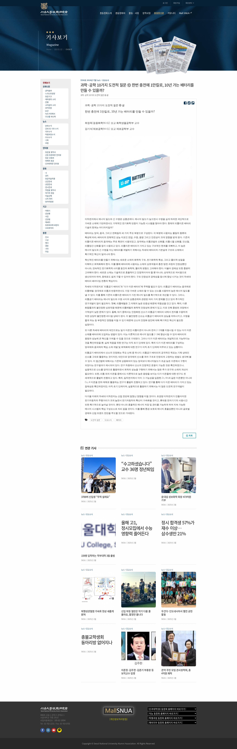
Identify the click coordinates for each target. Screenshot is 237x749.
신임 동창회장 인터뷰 (53, 155)
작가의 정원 (49, 193)
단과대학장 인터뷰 (52, 163)
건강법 (47, 219)
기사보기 (68, 49)
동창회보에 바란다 (52, 225)
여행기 (47, 210)
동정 (44, 233)
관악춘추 (48, 90)
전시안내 (48, 187)
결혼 (47, 246)
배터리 (118, 420)
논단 (47, 111)
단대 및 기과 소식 (51, 128)
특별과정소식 (50, 134)
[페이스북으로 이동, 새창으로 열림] (42, 730)
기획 (47, 140)
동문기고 (48, 96)
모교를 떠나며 (50, 116)
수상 (47, 240)
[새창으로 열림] (185, 103)
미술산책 (48, 196)
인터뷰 (45, 148)
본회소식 (48, 126)
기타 (47, 248)
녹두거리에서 (50, 114)
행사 (47, 243)
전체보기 (46, 83)
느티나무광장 (50, 93)
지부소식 (48, 131)
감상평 (47, 213)
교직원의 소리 (50, 105)
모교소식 (48, 137)
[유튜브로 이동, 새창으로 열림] (54, 730)
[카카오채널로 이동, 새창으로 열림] (59, 730)
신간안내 (48, 181)
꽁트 (47, 176)
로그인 (165, 3)
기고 (44, 207)
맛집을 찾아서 (50, 190)
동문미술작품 (50, 178)
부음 (47, 251)
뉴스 (44, 122)
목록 (191, 435)
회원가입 (176, 3)
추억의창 (48, 108)
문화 (44, 169)
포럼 (47, 143)
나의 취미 (48, 199)
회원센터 (189, 3)
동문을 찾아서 (50, 152)
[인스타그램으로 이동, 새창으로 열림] (48, 730)
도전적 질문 (95, 420)
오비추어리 (49, 228)
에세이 (47, 222)
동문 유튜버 (49, 158)
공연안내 (48, 184)
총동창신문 (58, 49)
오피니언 (46, 87)
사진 (47, 216)
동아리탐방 (49, 201)
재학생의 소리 (50, 99)
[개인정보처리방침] (118, 719)
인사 (47, 237)
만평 (47, 102)
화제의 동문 (49, 161)
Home (48, 49)
